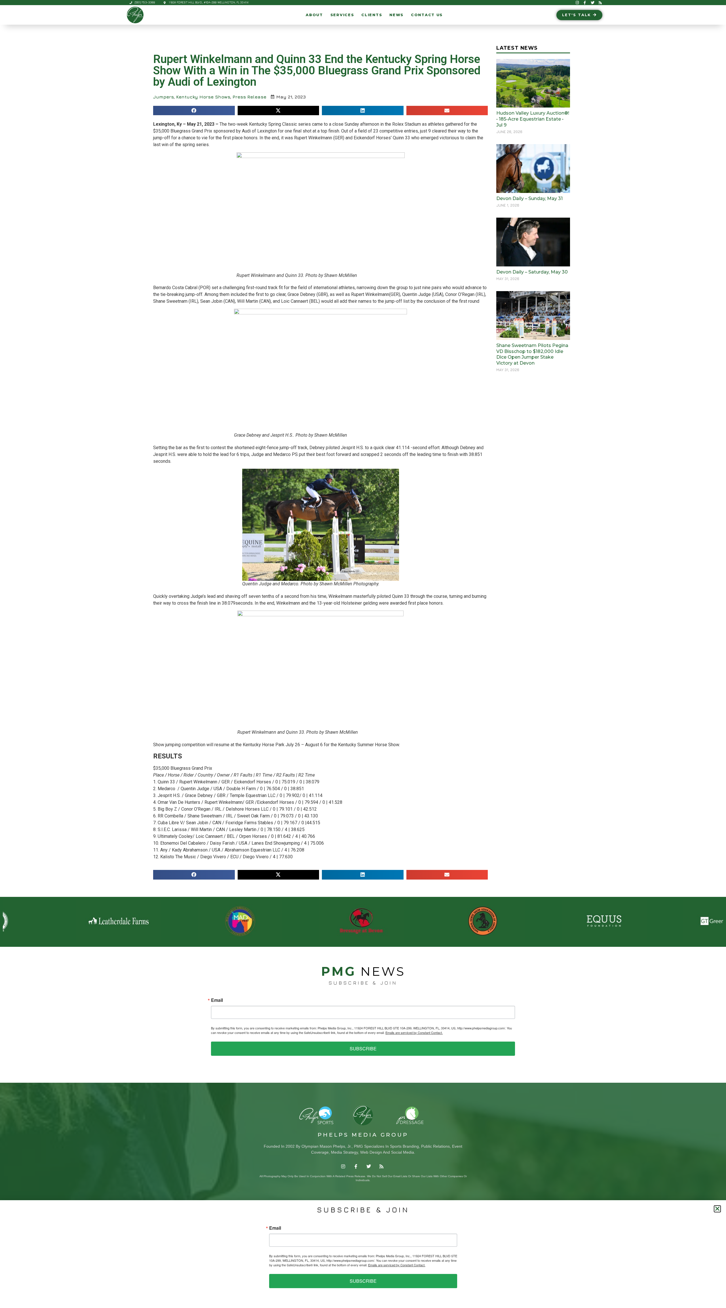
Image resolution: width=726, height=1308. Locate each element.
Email (217, 1000)
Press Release (249, 96)
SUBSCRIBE (363, 1048)
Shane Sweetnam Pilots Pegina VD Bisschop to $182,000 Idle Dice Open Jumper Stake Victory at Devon (532, 354)
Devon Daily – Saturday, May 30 (532, 272)
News (396, 15)
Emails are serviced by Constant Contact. (414, 1032)
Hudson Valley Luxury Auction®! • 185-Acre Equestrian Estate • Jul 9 (532, 119)
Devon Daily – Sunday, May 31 (529, 198)
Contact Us (427, 15)
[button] (194, 110)
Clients (371, 15)
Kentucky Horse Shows (203, 96)
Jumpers (163, 96)
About (314, 15)
